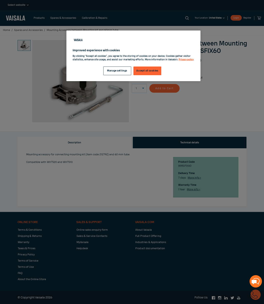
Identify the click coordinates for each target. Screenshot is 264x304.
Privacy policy (186, 59)
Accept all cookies (147, 70)
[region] (133, 55)
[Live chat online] (256, 281)
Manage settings (117, 70)
